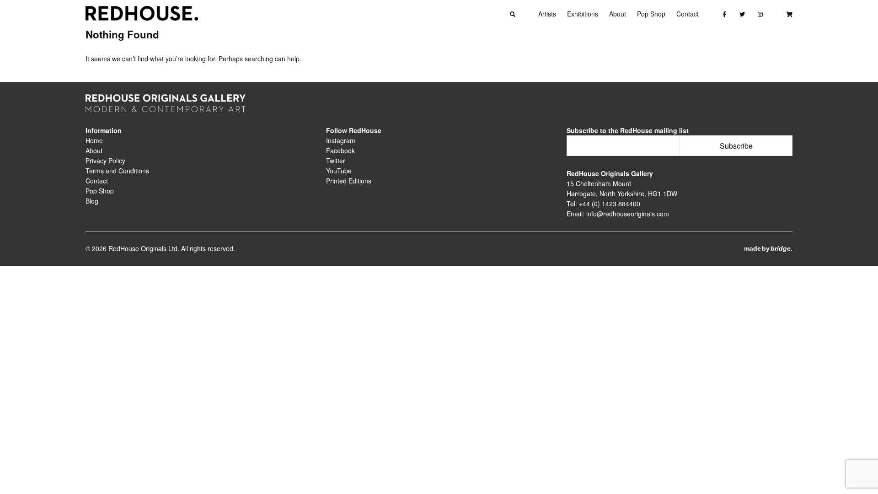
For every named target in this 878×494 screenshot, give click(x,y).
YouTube (339, 170)
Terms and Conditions (117, 170)
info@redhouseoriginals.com (627, 213)
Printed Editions (348, 180)
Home (94, 140)
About (617, 13)
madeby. (768, 248)
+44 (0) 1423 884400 (609, 203)
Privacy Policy (105, 160)
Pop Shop (651, 13)
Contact (687, 13)
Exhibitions (582, 13)
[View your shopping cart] (789, 14)
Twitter (335, 160)
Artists (547, 13)
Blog (92, 200)
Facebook (340, 150)
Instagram (340, 140)
